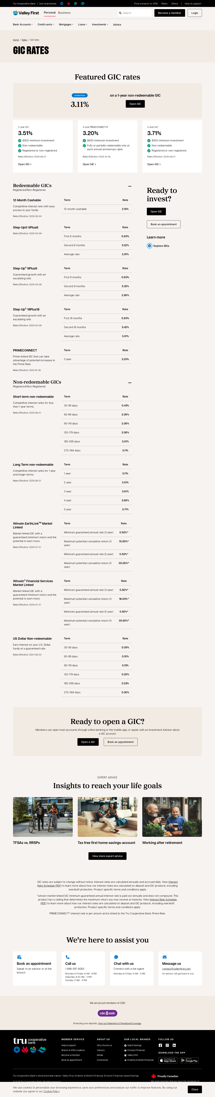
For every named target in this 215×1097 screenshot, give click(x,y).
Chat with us (124, 963)
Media (100, 1055)
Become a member (169, 12)
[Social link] (160, 1045)
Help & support (193, 3)
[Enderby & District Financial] (82, 3)
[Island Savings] (61, 3)
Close (195, 1089)
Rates (164, 3)
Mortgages (65, 24)
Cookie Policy (51, 1091)
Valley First (132, 1055)
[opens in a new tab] (107, 1013)
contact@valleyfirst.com (176, 968)
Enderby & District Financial (140, 1059)
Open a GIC (88, 742)
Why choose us (104, 1045)
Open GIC (135, 103)
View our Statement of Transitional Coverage (119, 1023)
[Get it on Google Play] (189, 1060)
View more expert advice (107, 856)
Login (197, 13)
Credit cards (45, 24)
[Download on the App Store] (167, 1060)
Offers (174, 3)
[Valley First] (75, 3)
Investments (99, 24)
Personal (50, 12)
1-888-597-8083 (74, 968)
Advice (117, 24)
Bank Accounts (22, 24)
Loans (81, 24)
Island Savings (134, 1045)
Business (64, 12)
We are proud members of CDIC (107, 1002)
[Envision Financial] (68, 3)
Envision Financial (136, 1050)
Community (102, 1059)
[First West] (26, 13)
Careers (101, 1050)
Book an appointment (166, 225)
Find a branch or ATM (146, 3)
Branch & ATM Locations (73, 1050)
